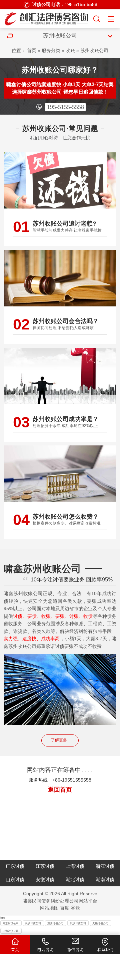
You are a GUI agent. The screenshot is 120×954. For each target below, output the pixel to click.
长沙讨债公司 (33, 923)
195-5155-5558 (65, 107)
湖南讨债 (105, 879)
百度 (64, 908)
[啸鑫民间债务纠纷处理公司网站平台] (46, 17)
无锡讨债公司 (100, 923)
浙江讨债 (105, 866)
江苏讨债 (45, 866)
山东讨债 (15, 879)
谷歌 (75, 908)
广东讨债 (15, 866)
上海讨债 (75, 866)
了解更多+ (60, 740)
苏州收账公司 (94, 50)
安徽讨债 (45, 879)
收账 (70, 50)
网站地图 (49, 908)
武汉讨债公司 (78, 923)
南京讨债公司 (11, 923)
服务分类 (51, 50)
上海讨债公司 (11, 931)
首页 (31, 50)
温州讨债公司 (55, 923)
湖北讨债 (75, 879)
